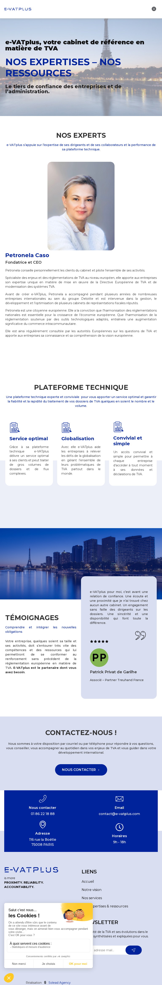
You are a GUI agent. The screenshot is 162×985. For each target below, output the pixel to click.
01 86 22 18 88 (43, 814)
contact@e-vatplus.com (119, 814)
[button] (154, 9)
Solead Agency (59, 983)
